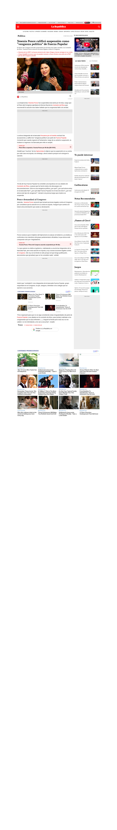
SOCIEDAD (50, 31)
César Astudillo (62, 22)
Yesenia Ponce (33, 103)
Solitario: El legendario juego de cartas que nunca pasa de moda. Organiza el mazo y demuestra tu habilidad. (82, 282)
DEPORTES (67, 31)
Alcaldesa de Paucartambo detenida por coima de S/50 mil (82, 91)
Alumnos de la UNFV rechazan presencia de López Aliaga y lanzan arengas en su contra (45, 52)
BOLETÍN (91, 31)
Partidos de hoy (80, 22)
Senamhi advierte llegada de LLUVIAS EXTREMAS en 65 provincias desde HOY (82, 213)
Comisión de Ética (59, 105)
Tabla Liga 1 (71, 22)
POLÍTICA (32, 31)
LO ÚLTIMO (26, 31)
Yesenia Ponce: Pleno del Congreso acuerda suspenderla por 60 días (39, 245)
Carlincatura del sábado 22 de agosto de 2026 (82, 191)
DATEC (87, 31)
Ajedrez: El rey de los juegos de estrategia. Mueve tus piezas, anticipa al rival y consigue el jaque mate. (82, 290)
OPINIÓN (37, 31)
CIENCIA (61, 31)
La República (24, 96)
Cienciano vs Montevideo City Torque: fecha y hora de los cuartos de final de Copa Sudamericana (82, 205)
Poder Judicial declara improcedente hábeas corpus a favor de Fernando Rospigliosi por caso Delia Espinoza (82, 85)
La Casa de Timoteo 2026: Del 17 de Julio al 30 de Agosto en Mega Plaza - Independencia (82, 252)
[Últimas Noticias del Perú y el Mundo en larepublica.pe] (58, 27)
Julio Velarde (52, 22)
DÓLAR (82, 31)
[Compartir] (70, 96)
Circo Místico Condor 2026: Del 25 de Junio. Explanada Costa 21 (82, 243)
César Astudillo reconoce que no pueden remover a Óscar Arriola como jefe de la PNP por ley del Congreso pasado (44, 55)
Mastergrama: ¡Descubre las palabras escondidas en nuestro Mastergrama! (82, 273)
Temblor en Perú (42, 22)
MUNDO (56, 31)
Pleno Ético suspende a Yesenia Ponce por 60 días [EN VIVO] (37, 147)
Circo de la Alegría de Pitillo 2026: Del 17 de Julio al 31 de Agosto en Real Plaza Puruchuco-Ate (82, 260)
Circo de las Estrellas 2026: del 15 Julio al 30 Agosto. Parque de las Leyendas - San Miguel (82, 227)
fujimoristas (40, 151)
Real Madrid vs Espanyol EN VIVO (28, 22)
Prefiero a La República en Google (44, 329)
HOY (17, 22)
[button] (18, 27)
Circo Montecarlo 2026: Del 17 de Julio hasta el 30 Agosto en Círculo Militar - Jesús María (82, 235)
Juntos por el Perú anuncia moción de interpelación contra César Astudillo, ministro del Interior (82, 68)
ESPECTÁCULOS (75, 31)
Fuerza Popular (61, 138)
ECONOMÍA (44, 31)
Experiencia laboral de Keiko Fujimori (82, 160)
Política (21, 36)
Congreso (22, 253)
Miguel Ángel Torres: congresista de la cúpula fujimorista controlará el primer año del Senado (81, 170)
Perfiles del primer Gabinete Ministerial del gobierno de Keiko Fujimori (82, 177)
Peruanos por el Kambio (48, 135)
